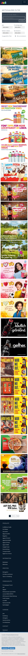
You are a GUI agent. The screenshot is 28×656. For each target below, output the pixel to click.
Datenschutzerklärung (21, 653)
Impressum (5, 630)
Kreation (6, 568)
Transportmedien (6, 551)
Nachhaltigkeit (6, 605)
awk (3, 587)
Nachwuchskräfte (6, 602)
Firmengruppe (7, 581)
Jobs (3, 613)
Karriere (5, 610)
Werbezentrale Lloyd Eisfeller (9, 591)
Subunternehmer (6, 620)
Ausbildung (5, 615)
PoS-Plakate (5, 529)
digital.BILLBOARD (7, 540)
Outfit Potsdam (6, 598)
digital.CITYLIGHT (6, 538)
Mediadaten (5, 562)
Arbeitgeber (5, 618)
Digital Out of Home (7, 553)
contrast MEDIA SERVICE (8, 594)
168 (18, 516)
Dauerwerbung (6, 549)
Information (7, 558)
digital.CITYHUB (6, 542)
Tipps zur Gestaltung (7, 576)
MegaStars (5, 536)
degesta (4, 589)
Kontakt (5, 626)
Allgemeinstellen (6, 533)
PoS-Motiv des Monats (8, 574)
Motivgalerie (5, 572)
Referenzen (5, 564)
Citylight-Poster (6, 547)
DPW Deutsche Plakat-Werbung (10, 596)
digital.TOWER (6, 544)
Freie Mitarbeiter (6, 622)
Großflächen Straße (7, 527)
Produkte (6, 523)
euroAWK (5, 600)
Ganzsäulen (5, 531)
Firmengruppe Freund (7, 585)
